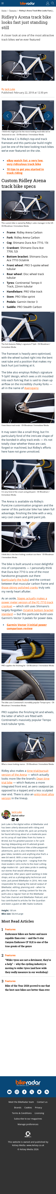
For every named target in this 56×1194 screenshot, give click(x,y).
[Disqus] (28, 1038)
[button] (28, 118)
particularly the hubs (15, 579)
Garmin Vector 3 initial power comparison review (27, 626)
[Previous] (7, 115)
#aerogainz (31, 388)
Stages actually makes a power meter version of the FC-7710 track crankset (27, 602)
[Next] (48, 115)
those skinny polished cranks (19, 587)
